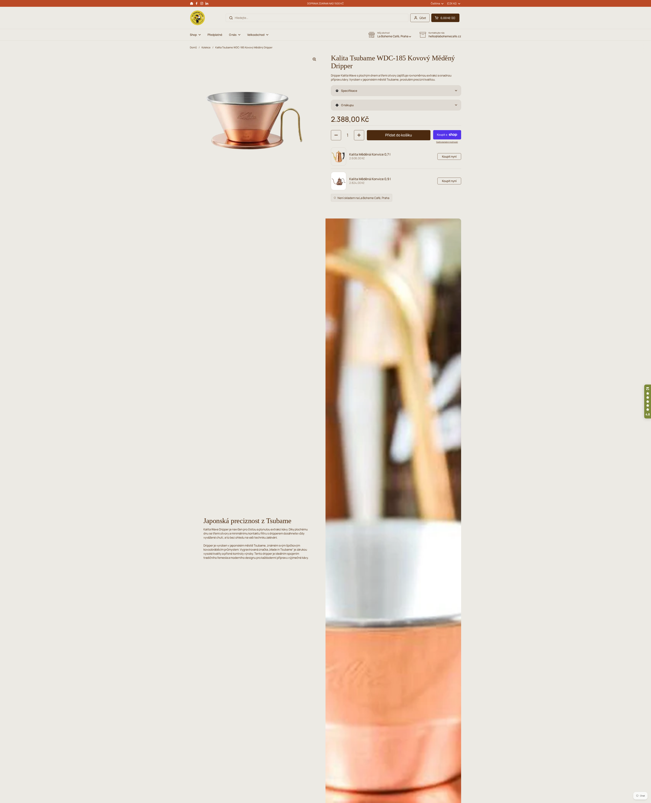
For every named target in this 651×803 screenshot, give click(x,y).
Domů (193, 47)
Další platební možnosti (447, 142)
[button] (445, 18)
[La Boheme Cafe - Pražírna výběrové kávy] (197, 17)
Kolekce (206, 47)
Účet (422, 18)
